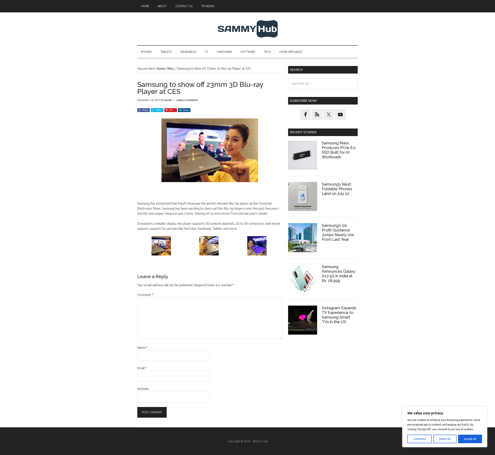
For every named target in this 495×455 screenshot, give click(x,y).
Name (142, 347)
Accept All (470, 438)
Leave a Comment (187, 100)
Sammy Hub (247, 29)
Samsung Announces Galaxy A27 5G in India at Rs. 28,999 (338, 273)
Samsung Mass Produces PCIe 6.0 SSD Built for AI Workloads (339, 150)
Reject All (445, 438)
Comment (145, 294)
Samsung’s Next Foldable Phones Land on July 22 (337, 189)
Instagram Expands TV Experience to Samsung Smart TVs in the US (339, 315)
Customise (419, 438)
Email (142, 368)
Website (143, 389)
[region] (444, 427)
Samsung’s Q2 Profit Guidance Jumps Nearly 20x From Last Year (338, 232)
